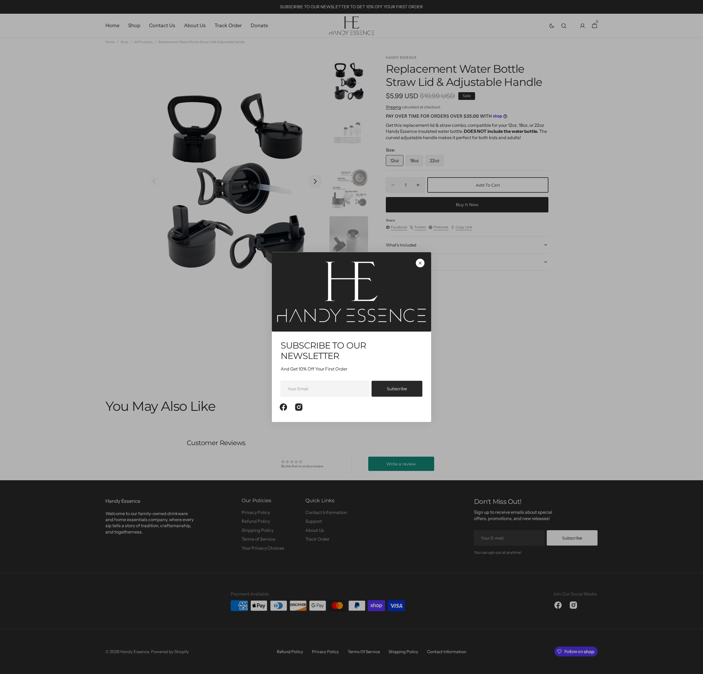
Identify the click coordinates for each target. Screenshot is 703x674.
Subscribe (397, 388)
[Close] (420, 263)
